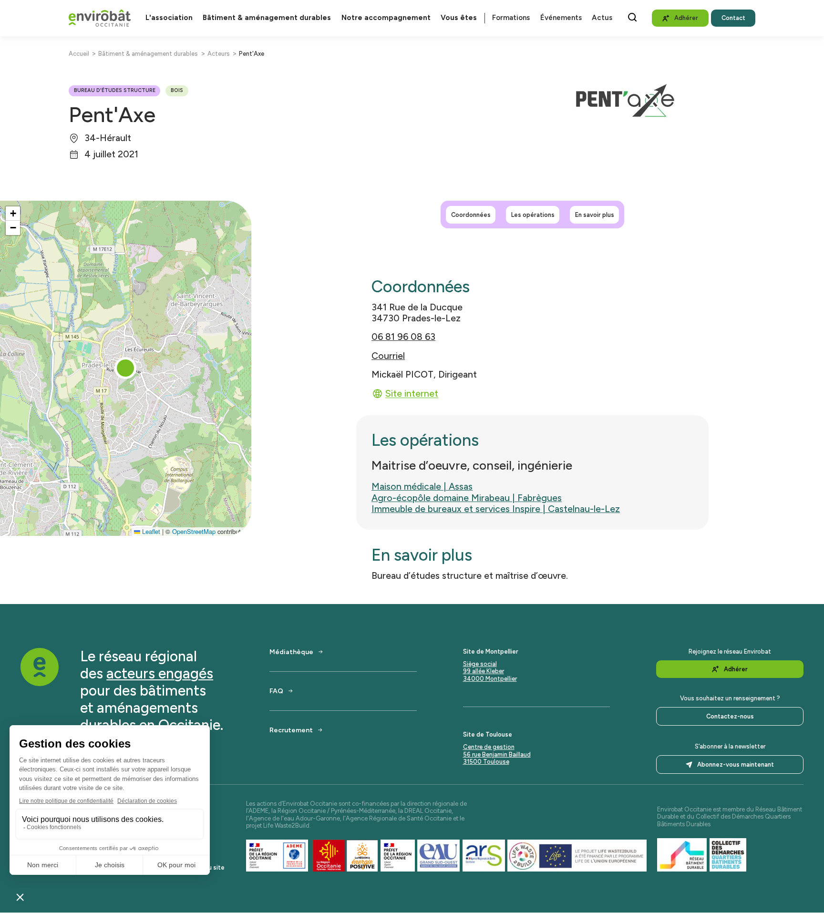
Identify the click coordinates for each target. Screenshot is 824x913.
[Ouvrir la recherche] (632, 17)
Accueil (79, 53)
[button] (125, 368)
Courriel (388, 355)
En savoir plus (594, 214)
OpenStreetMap (194, 531)
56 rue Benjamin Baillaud (497, 754)
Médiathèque (291, 652)
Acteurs (218, 53)
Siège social (480, 663)
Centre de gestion (489, 746)
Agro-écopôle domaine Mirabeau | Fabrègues (466, 497)
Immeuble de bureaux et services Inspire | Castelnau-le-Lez (495, 508)
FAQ (276, 691)
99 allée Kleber (483, 671)
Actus (602, 17)
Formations (511, 17)
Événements (561, 17)
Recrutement (291, 730)
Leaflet (150, 531)
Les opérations (533, 214)
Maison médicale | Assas (422, 486)
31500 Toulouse (486, 761)
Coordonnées (471, 214)
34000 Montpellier (490, 678)
